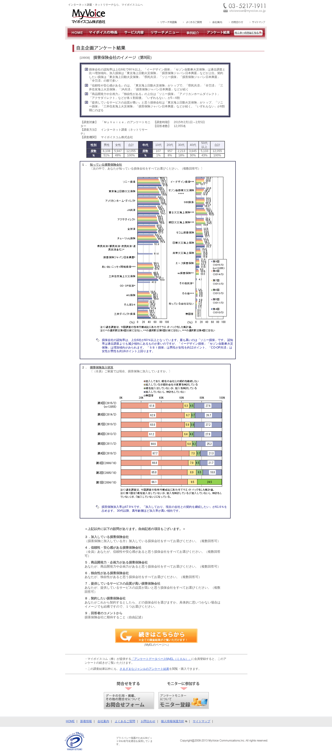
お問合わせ (148, 721)
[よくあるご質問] (192, 22)
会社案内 (103, 721)
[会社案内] (215, 22)
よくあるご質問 (125, 721)
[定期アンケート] (218, 37)
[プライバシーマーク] (74, 741)
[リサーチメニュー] (165, 37)
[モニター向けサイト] (250, 37)
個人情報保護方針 (172, 721)
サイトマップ (201, 721)
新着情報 (86, 721)
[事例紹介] (192, 37)
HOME (70, 721)
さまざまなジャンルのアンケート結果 (144, 669)
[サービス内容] (134, 37)
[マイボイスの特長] (103, 37)
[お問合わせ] (236, 22)
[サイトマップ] (257, 22)
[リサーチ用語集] (168, 22)
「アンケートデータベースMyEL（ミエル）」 (161, 659)
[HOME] (76, 37)
